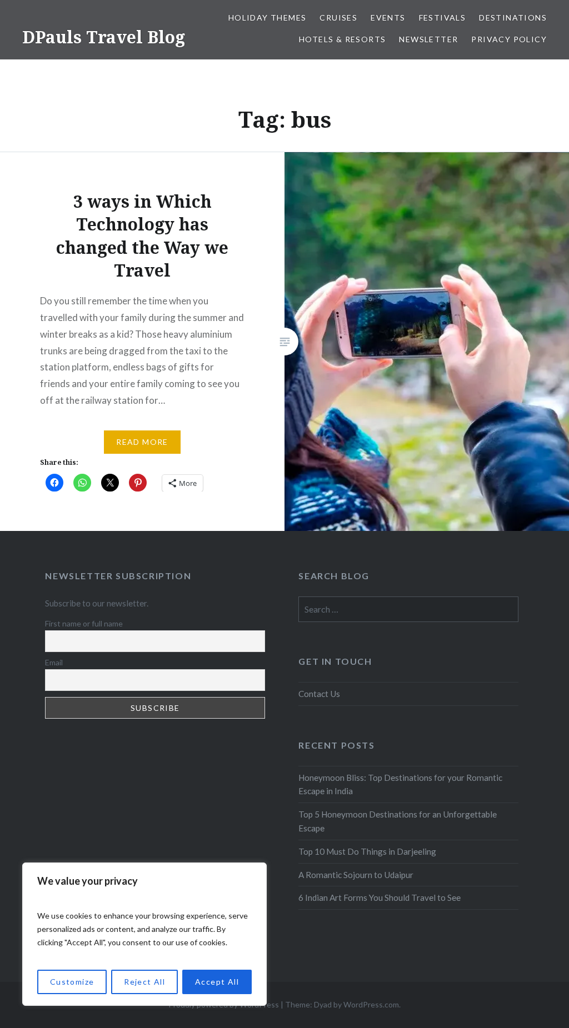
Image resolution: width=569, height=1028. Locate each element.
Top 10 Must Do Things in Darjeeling (367, 851)
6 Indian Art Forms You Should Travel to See (379, 897)
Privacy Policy (509, 39)
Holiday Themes (267, 17)
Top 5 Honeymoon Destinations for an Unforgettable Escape (397, 821)
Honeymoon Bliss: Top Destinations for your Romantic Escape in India (400, 784)
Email (54, 662)
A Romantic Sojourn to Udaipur (355, 875)
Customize (72, 981)
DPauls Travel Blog (103, 37)
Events (388, 17)
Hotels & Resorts (342, 39)
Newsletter (428, 39)
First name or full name (84, 623)
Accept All (217, 981)
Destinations (513, 17)
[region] (144, 934)
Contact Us (319, 694)
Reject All (144, 981)
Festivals (442, 17)
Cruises (338, 17)
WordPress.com (371, 1004)
